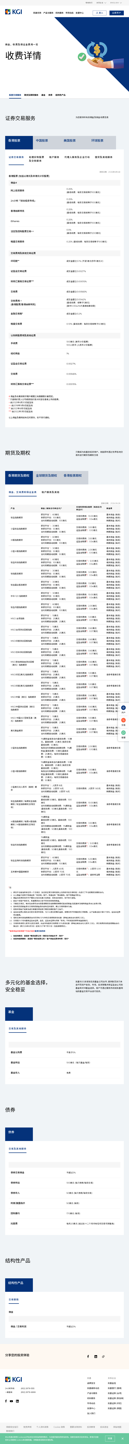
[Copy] (103, 1356)
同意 (110, 1438)
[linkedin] (95, 1356)
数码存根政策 (47, 1440)
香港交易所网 (40, 931)
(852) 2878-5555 (27, 1388)
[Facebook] (88, 1356)
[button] (101, 3)
